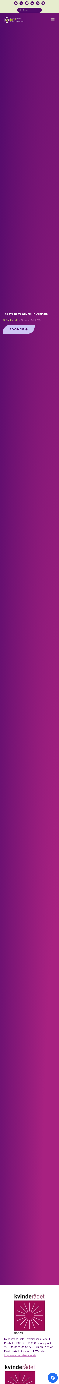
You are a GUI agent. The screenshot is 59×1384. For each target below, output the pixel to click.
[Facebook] (16, 3)
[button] (53, 20)
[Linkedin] (43, 3)
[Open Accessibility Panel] (53, 1378)
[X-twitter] (21, 3)
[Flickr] (27, 3)
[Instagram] (38, 3)
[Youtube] (32, 3)
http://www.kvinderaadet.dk (20, 1355)
